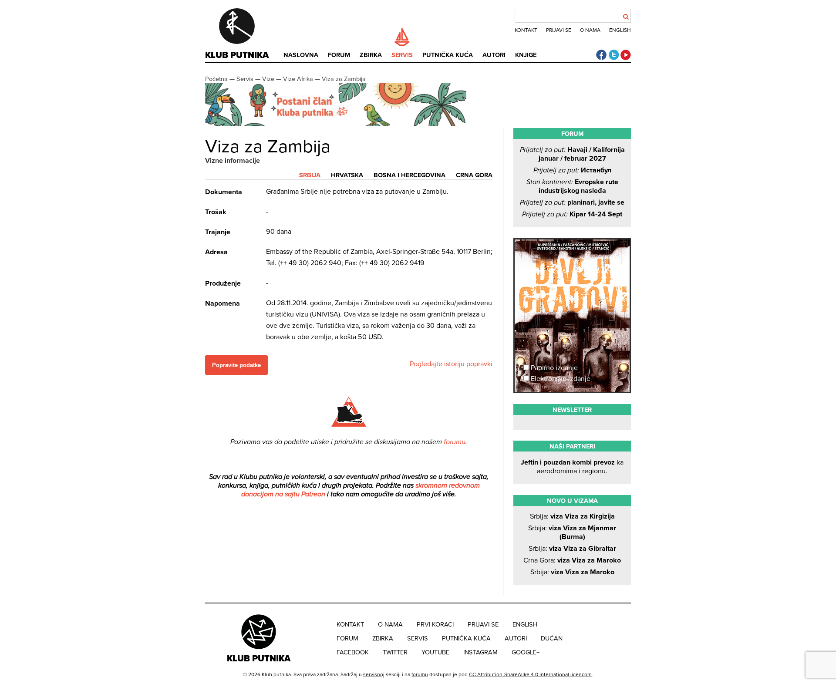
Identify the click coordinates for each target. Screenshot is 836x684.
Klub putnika (237, 55)
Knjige (525, 55)
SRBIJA (309, 175)
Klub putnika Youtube (625, 55)
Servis (402, 55)
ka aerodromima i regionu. (572, 466)
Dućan (552, 638)
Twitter (395, 652)
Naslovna (300, 55)
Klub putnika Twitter (613, 55)
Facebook (353, 652)
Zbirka (371, 55)
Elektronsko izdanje (559, 378)
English (620, 30)
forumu (454, 442)
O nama (590, 30)
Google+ (525, 652)
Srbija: (572, 516)
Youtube (435, 652)
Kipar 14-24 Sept (572, 214)
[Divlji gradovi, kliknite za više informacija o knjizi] (572, 272)
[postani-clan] (335, 124)
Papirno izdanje (553, 368)
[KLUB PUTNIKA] (259, 638)
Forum (339, 55)
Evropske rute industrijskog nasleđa (572, 186)
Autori (494, 55)
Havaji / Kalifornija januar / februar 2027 (572, 154)
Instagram (480, 652)
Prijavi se (558, 30)
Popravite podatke (236, 365)
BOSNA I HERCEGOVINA (409, 175)
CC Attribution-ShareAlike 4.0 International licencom (530, 674)
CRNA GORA (474, 175)
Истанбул (572, 170)
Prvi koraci (435, 624)
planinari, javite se (572, 202)
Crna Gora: (572, 560)
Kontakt (526, 30)
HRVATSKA (347, 175)
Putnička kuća (447, 55)
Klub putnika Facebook (601, 55)
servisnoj (373, 674)
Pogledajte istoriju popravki (451, 364)
